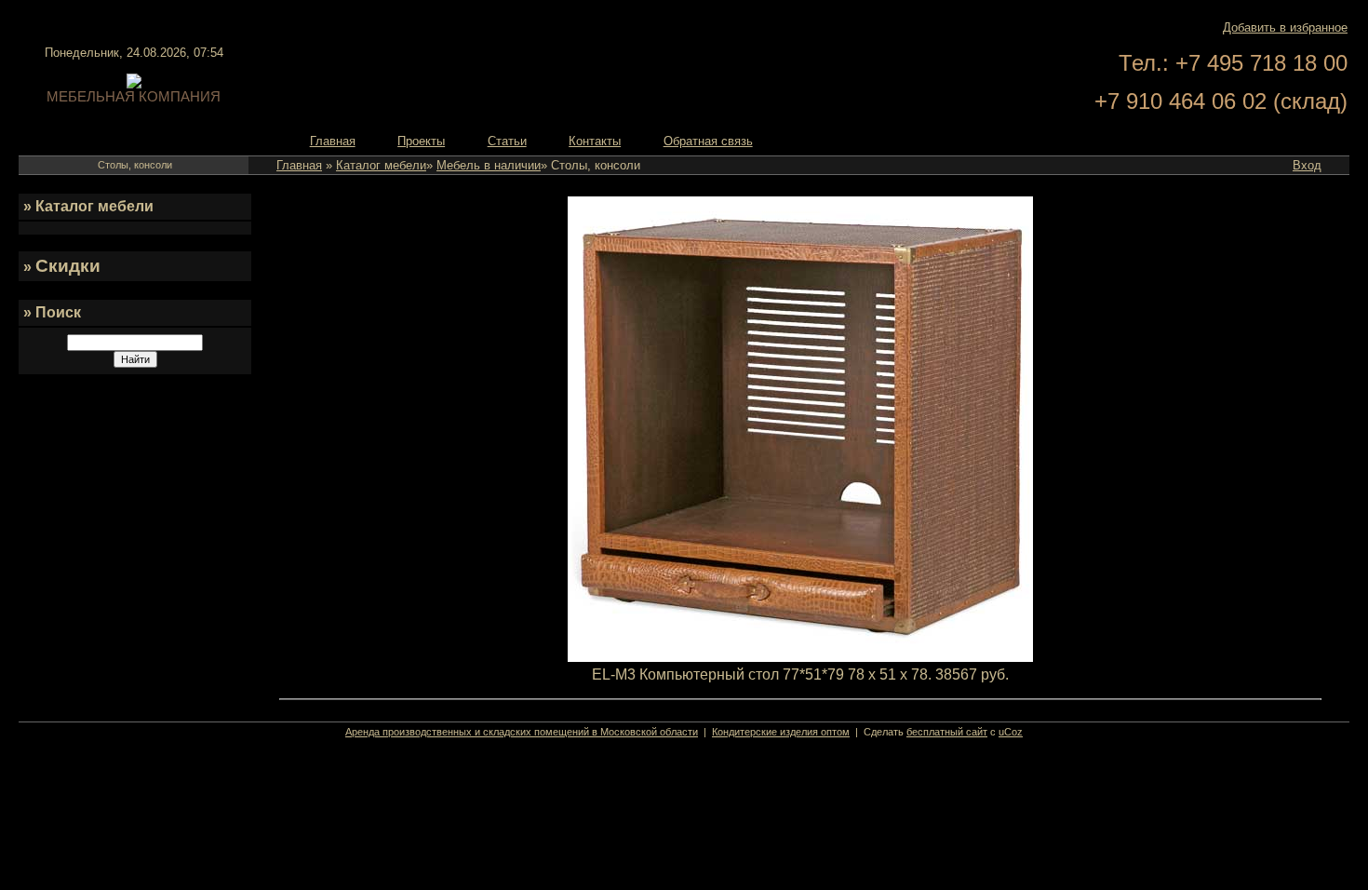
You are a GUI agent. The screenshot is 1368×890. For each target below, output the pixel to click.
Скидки (68, 266)
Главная (299, 165)
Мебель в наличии (488, 165)
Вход (1307, 165)
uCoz (1011, 731)
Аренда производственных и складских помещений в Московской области (521, 731)
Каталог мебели (381, 165)
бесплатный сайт (946, 731)
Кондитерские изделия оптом (781, 731)
